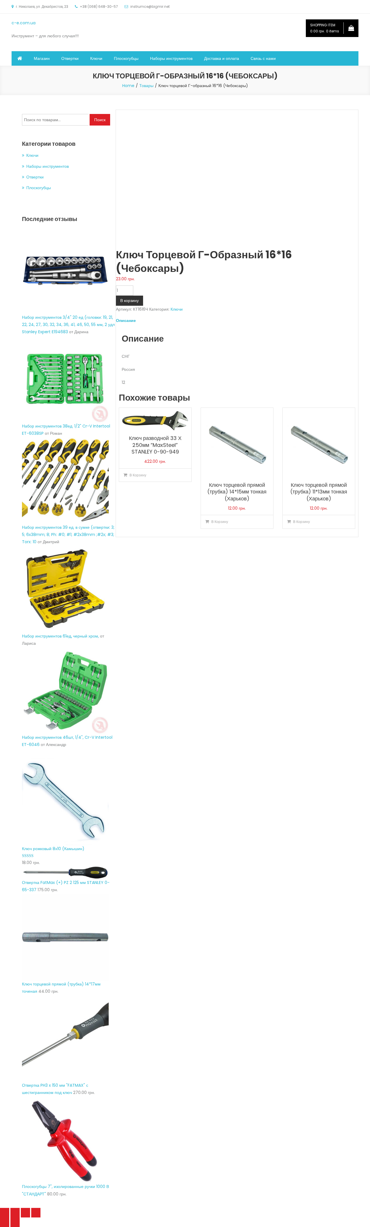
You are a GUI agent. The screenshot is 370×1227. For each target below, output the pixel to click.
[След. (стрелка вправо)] (15, 1222)
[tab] (237, 320)
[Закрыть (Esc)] (4, 1212)
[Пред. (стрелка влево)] (4, 1222)
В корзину (129, 300)
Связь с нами (263, 58)
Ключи (96, 58)
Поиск (100, 120)
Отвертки (70, 58)
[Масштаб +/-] (35, 1212)
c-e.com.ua (24, 23)
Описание (126, 320)
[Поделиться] (15, 1212)
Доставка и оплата (221, 58)
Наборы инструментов (171, 58)
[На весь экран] (25, 1212)
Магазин (42, 58)
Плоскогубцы (126, 58)
